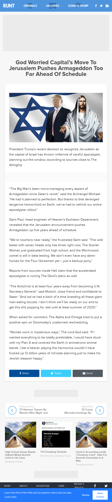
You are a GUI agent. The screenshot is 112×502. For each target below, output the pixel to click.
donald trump (78, 6)
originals (30, 6)
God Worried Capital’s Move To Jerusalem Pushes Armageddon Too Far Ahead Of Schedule (56, 68)
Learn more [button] (10, 496)
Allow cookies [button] (100, 495)
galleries (52, 6)
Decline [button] (86, 495)
